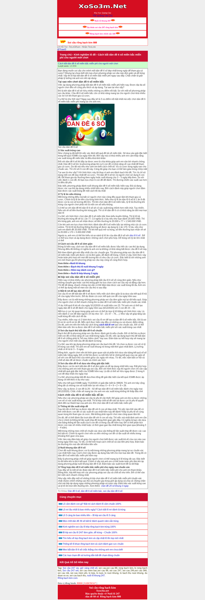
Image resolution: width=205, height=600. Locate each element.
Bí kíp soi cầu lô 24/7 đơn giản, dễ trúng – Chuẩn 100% (90, 532)
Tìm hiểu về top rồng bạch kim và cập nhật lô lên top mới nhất (93, 538)
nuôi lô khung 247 (96, 575)
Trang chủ (66, 54)
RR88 (80, 583)
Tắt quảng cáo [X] (102, 15)
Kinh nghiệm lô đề (85, 54)
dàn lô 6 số (135, 235)
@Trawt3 (61, 49)
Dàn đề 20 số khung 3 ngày (115, 486)
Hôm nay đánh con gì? (83, 270)
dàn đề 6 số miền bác (91, 491)
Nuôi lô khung (77, 263)
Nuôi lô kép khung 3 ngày (84, 273)
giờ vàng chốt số (88, 568)
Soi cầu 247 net (70, 570)
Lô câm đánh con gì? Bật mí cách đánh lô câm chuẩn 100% (92, 504)
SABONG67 (90, 583)
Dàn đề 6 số (74, 491)
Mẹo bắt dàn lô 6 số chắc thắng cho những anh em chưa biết (93, 549)
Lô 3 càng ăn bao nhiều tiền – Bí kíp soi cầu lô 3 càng (89, 515)
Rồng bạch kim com (67, 578)
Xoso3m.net (102, 590)
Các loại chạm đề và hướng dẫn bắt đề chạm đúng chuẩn (91, 555)
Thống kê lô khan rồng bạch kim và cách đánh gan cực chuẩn (93, 544)
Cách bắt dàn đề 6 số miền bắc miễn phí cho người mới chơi (88, 63)
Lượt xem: (63, 66)
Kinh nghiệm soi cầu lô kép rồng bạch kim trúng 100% (89, 527)
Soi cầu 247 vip (70, 568)
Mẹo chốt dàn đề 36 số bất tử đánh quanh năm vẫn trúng (91, 521)
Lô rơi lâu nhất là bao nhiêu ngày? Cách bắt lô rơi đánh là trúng (94, 509)
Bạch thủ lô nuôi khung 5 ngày (87, 266)
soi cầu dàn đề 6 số (112, 491)
